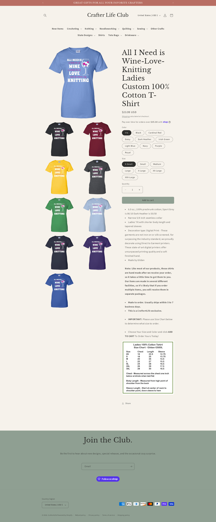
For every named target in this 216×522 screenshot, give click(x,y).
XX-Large (157, 170)
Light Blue (130, 146)
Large (128, 170)
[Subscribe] (131, 466)
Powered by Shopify (64, 515)
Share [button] (128, 403)
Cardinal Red (155, 132)
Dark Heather (144, 139)
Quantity (125, 184)
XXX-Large (130, 177)
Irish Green (164, 139)
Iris (126, 132)
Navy (145, 146)
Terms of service (108, 515)
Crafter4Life (52, 515)
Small (143, 164)
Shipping (126, 116)
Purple (158, 146)
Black (138, 132)
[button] (45, 15)
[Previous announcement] (43, 3)
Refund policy (80, 515)
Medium (157, 164)
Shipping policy (124, 515)
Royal (128, 152)
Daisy (127, 139)
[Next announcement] (173, 3)
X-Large (142, 170)
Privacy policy (94, 515)
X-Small (129, 164)
